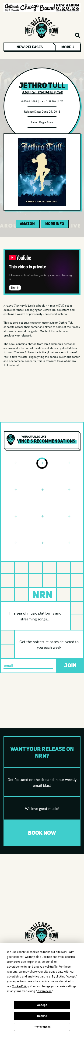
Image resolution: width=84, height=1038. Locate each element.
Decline (42, 1016)
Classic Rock (29, 101)
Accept (42, 1005)
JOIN (70, 665)
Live (60, 101)
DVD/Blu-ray (47, 101)
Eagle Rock (46, 122)
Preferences (42, 1027)
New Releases (30, 47)
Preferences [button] (44, 991)
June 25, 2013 (51, 111)
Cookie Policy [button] (20, 986)
